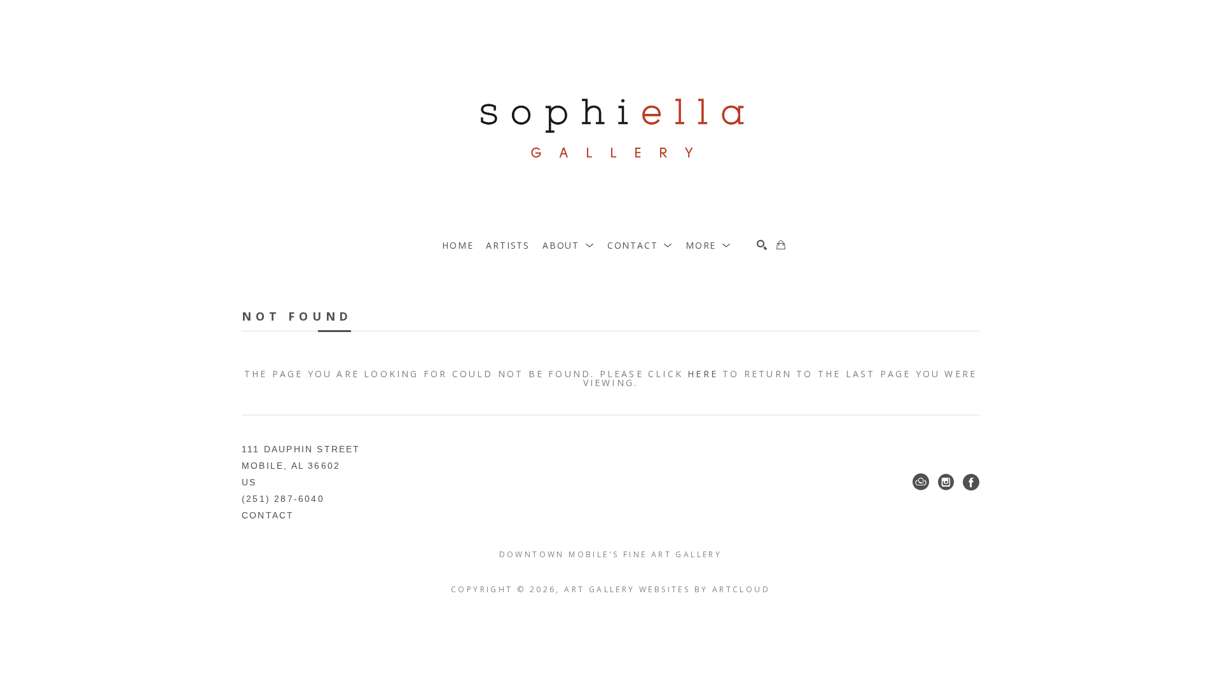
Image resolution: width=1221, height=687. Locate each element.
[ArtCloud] (921, 482)
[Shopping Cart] (780, 245)
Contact (268, 515)
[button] (568, 245)
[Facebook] (971, 482)
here (702, 374)
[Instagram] (946, 482)
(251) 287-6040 (283, 499)
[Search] (762, 245)
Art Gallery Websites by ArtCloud (667, 589)
